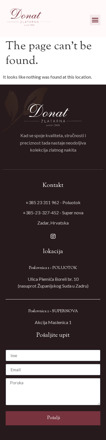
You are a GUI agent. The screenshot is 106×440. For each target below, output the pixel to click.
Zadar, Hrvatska (53, 222)
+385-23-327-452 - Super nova (53, 212)
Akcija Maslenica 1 (53, 322)
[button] (95, 20)
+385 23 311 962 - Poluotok (53, 202)
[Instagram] (53, 236)
